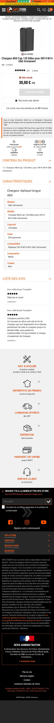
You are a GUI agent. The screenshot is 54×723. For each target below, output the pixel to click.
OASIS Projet (20, 697)
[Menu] (4, 10)
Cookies (27, 680)
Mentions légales (27, 676)
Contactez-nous (27, 661)
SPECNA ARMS (43, 4)
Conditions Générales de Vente (27, 684)
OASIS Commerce (32, 697)
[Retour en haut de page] (50, 431)
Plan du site (27, 672)
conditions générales (25, 507)
